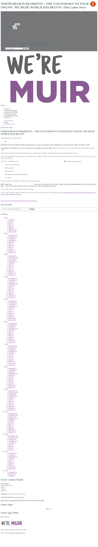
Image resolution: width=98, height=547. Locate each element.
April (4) (11, 249)
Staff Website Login (11, 40)
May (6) (10, 247)
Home (6, 122)
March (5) (11, 361)
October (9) (11, 327)
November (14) (13, 415)
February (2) (12, 467)
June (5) (10, 356)
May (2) (10, 462)
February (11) (12, 430)
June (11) (11, 245)
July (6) (10, 354)
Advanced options (6, 50)
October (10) (12, 259)
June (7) (10, 223)
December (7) (12, 368)
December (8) (12, 323)
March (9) (11, 429)
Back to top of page (7, 201)
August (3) (11, 263)
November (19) (13, 437)
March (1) (11, 294)
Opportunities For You (11, 115)
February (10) (12, 230)
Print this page (17, 201)
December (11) (12, 235)
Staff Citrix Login (10, 36)
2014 (6, 470)
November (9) (12, 237)
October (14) (12, 417)
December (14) (13, 413)
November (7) (12, 347)
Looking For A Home (11, 112)
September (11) (13, 373)
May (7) (10, 425)
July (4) (10, 332)
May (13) (11, 403)
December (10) (13, 391)
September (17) (13, 418)
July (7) (10, 309)
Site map (7, 17)
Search (3, 48)
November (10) (13, 257)
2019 (6, 366)
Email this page (26, 201)
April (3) (11, 270)
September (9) (12, 306)
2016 (6, 434)
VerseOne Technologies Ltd (16, 533)
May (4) (10, 290)
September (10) (13, 283)
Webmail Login (9, 38)
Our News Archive (10, 114)
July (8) (10, 244)
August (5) (11, 420)
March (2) (11, 316)
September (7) (12, 240)
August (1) (11, 475)
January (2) (11, 275)
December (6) (12, 256)
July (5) (10, 264)
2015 (6, 451)
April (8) (11, 337)
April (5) (11, 226)
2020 (6, 344)
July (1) (10, 460)
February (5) (12, 250)
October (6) (11, 238)
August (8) (11, 353)
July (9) (10, 399)
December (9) (12, 301)
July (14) (11, 221)
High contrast (9, 28)
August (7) (11, 219)
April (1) (11, 449)
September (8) (12, 351)
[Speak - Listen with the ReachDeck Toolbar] (93, 4)
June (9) (10, 401)
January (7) (11, 387)
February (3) (12, 295)
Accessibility (5, 14)
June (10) (11, 289)
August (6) (11, 285)
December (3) (12, 472)
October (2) (11, 282)
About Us (8, 108)
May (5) (10, 358)
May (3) (10, 225)
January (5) (11, 365)
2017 (6, 411)
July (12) (11, 377)
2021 (6, 321)
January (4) (11, 252)
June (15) (11, 424)
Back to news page (6, 127)
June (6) (10, 334)
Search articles (6, 209)
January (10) (12, 231)
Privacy (3, 31)
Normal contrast (9, 24)
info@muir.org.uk (18, 497)
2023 (6, 276)
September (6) (12, 456)
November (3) (12, 280)
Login (2, 33)
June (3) (10, 311)
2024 (6, 254)
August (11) (12, 443)
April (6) (11, 360)
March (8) (11, 406)
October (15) (12, 474)
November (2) (12, 453)
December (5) (12, 278)
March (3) (11, 228)
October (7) (11, 372)
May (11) (11, 448)
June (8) (10, 379)
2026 (6, 218)
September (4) (12, 261)
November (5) (12, 370)
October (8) (11, 304)
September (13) (13, 328)
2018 (6, 389)
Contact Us (8, 117)
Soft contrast (8, 26)
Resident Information (11, 110)
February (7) (12, 340)
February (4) (12, 273)
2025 (6, 233)
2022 (6, 299)
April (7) (11, 404)
